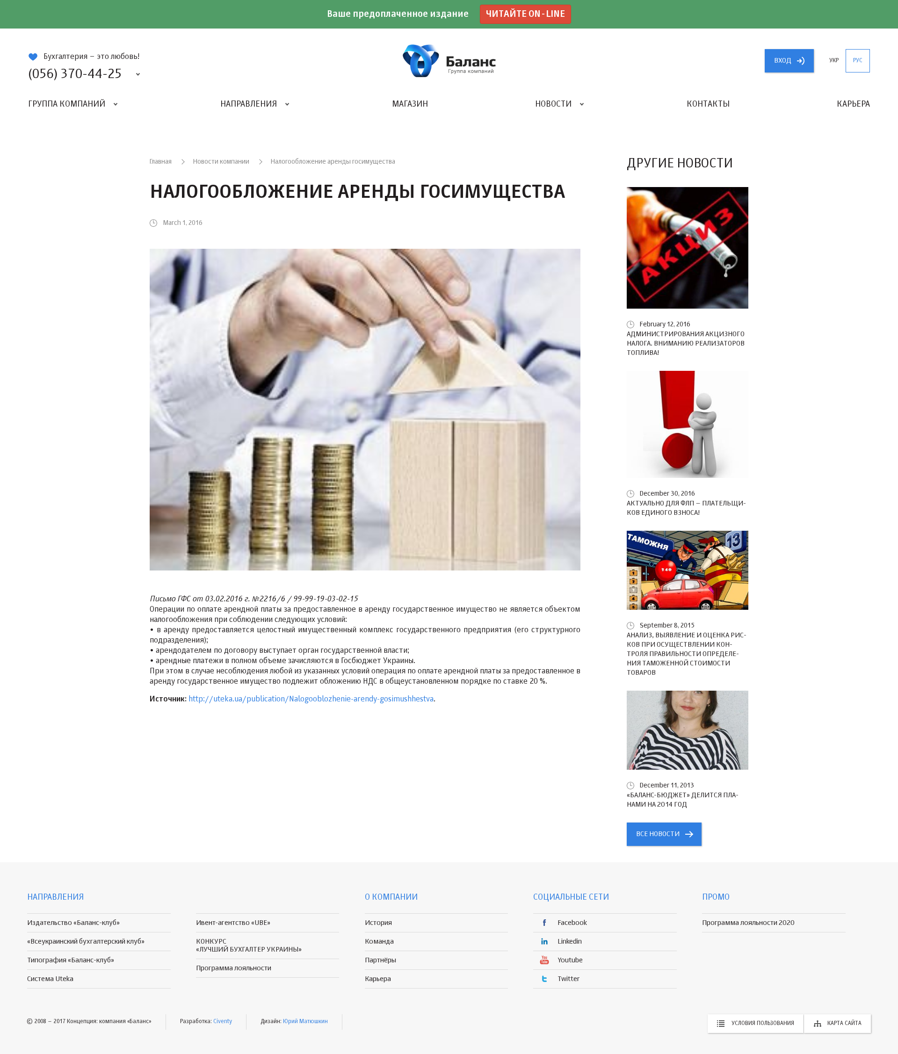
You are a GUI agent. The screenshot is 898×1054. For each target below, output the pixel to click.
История (378, 922)
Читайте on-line (525, 14)
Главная (161, 162)
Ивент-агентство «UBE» (233, 922)
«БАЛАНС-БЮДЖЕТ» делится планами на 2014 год (683, 800)
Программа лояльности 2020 (748, 922)
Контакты (708, 104)
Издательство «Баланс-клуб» (73, 922)
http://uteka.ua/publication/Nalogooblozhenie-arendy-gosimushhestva (311, 699)
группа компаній (449, 60)
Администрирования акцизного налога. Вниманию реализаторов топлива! (686, 343)
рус (857, 61)
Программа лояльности (233, 968)
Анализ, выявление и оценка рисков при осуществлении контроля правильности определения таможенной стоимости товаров (686, 654)
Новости (553, 104)
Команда (379, 941)
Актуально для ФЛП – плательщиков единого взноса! (686, 508)
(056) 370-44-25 (75, 74)
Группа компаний (66, 104)
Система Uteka (50, 978)
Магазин (410, 104)
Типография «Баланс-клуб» (70, 960)
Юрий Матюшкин (305, 1022)
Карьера (853, 104)
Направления (248, 104)
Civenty (222, 1022)
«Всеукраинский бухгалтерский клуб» (86, 941)
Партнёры (380, 960)
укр (834, 61)
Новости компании (221, 162)
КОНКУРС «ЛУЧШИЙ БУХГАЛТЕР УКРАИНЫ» (249, 945)
